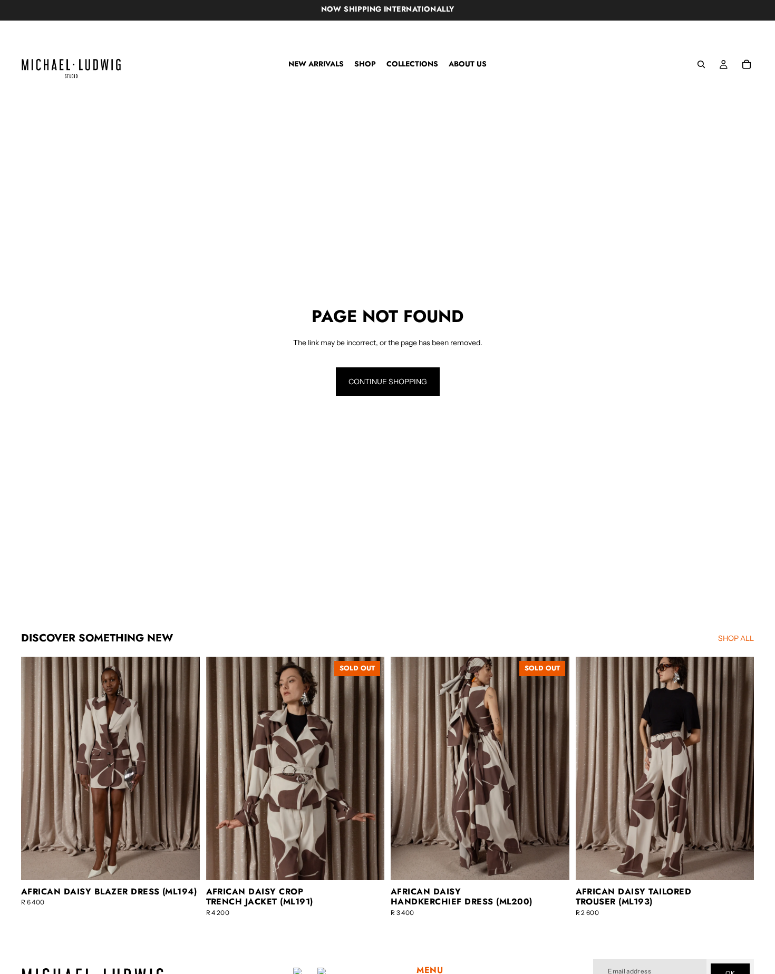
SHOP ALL (736, 638)
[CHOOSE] (183, 863)
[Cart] (746, 64)
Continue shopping (387, 381)
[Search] (701, 64)
